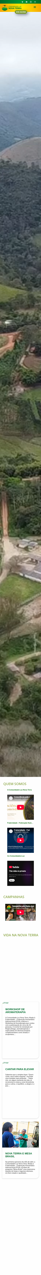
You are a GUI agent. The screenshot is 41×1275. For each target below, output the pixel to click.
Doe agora (21, 12)
